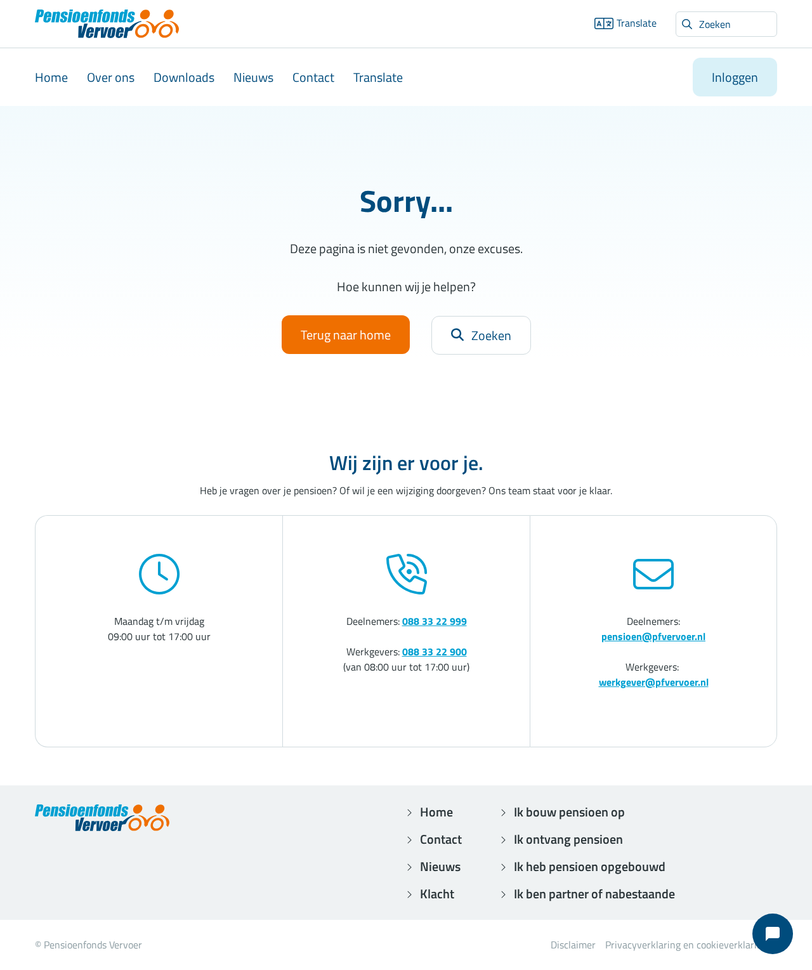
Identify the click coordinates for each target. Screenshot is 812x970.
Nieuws (253, 77)
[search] (726, 24)
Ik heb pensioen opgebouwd (589, 866)
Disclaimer (573, 944)
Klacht (437, 893)
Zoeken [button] (491, 335)
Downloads (184, 77)
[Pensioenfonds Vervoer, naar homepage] (107, 24)
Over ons (110, 77)
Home (51, 77)
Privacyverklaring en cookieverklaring (686, 944)
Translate (637, 22)
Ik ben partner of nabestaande (594, 893)
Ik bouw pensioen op (569, 812)
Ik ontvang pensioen (568, 839)
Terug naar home (346, 334)
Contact (313, 77)
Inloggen (735, 77)
